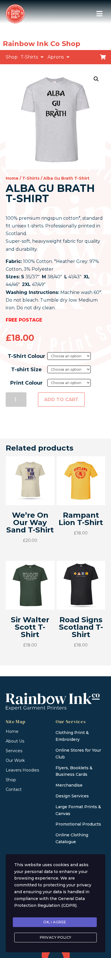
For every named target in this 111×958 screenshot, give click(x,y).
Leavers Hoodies (22, 770)
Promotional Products (78, 824)
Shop (12, 57)
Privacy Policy (55, 937)
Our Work (15, 760)
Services (14, 750)
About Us (15, 741)
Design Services (72, 796)
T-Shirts (29, 57)
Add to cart (61, 399)
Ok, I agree (54, 922)
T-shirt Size (26, 369)
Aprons (56, 57)
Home (12, 178)
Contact (14, 789)
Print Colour (26, 383)
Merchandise (69, 785)
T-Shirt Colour (26, 356)
